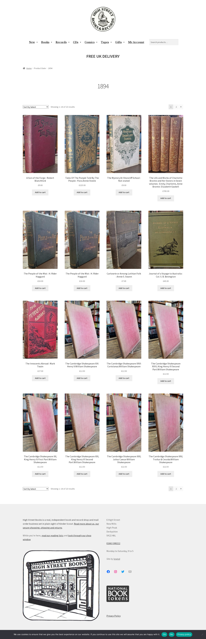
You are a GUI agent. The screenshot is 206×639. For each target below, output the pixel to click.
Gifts (118, 42)
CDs (75, 42)
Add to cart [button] (40, 192)
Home (29, 68)
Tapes (105, 42)
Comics (90, 42)
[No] (202, 634)
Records (61, 42)
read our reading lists (52, 535)
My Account (136, 42)
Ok (164, 634)
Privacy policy (184, 634)
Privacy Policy (113, 615)
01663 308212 (113, 543)
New (32, 42)
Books (45, 42)
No (171, 634)
